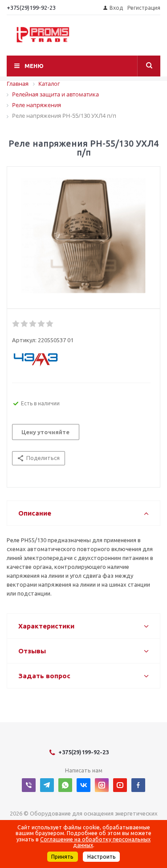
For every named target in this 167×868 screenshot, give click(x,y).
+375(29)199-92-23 (31, 7)
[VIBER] (29, 785)
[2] (24, 324)
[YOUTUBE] (120, 785)
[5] (50, 324)
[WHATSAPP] (65, 785)
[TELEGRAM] (47, 785)
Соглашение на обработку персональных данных (95, 842)
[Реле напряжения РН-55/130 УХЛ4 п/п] (83, 235)
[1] (16, 324)
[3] (33, 324)
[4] (41, 324)
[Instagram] (102, 785)
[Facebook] (138, 785)
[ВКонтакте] (83, 785)
